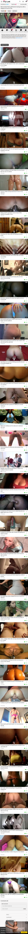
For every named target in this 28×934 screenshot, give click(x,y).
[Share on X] (25, 14)
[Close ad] (26, 922)
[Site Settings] (26, 1)
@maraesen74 (19, 37)
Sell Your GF (4, 471)
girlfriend (15, 10)
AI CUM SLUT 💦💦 (5, 4)
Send (24, 908)
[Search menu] (20, 1)
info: (7, 914)
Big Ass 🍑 (3, 10)
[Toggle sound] (7, 922)
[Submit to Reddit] (23, 14)
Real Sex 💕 (14, 4)
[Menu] (23, 1)
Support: (9, 917)
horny (9, 10)
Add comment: (5, 903)
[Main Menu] (1, 1)
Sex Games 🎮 (23, 4)
